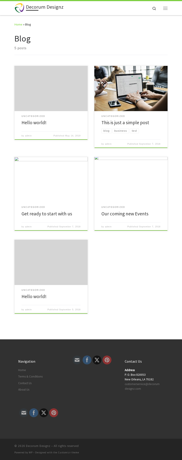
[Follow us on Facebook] (166, 447)
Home (18, 24)
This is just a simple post (125, 123)
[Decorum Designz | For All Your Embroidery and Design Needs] (19, 7)
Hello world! (34, 123)
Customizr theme (68, 452)
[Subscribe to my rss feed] (160, 447)
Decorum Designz (38, 446)
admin (28, 136)
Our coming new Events (124, 214)
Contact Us (25, 383)
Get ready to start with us (47, 214)
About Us (23, 389)
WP (31, 452)
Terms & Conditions (30, 376)
